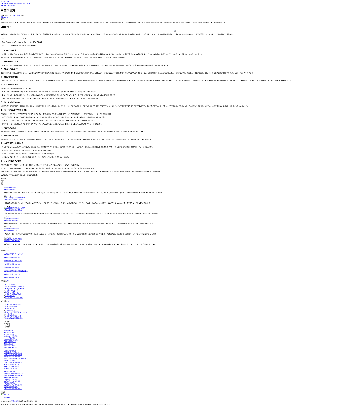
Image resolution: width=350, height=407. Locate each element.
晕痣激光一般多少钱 (11, 230)
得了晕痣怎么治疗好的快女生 (13, 199)
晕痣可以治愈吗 (10, 308)
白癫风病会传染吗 (11, 306)
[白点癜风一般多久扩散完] (13, 239)
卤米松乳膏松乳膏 (10, 351)
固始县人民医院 (9, 334)
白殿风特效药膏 (10, 310)
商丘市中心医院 (9, 346)
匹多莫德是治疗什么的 (11, 364)
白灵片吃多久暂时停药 (11, 366)
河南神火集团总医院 (11, 347)
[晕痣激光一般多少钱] (11, 228)
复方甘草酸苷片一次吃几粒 (13, 362)
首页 (2, 3)
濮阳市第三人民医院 (11, 340)
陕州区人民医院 (9, 332)
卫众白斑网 (16, 15)
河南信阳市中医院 (10, 342)
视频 (5, 3)
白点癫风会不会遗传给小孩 (14, 298)
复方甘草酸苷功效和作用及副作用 (15, 358)
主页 (2, 5)
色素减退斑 (22, 3)
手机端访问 (4, 17)
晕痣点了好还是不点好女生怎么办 (16, 312)
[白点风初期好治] (10, 187)
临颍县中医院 (8, 344)
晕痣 (16, 3)
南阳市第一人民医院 (11, 336)
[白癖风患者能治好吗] (11, 218)
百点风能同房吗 (10, 296)
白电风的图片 (9, 314)
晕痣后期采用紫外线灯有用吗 (13, 210)
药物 (13, 3)
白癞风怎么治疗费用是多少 (14, 318)
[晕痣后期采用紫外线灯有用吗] (14, 208)
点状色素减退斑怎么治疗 (13, 304)
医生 (8, 3)
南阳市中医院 (8, 330)
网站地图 (7, 398)
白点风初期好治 (9, 189)
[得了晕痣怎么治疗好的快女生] (14, 198)
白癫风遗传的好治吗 (11, 387)
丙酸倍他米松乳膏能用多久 (13, 357)
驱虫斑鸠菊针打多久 (11, 368)
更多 (8, 250)
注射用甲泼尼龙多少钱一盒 (13, 353)
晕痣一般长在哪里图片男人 (13, 389)
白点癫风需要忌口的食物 (13, 316)
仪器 (10, 3)
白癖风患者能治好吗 (11, 220)
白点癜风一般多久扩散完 (12, 241)
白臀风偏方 (11, 5)
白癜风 (28, 3)
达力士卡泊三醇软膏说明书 (13, 355)
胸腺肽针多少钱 (9, 360)
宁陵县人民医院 (9, 338)
